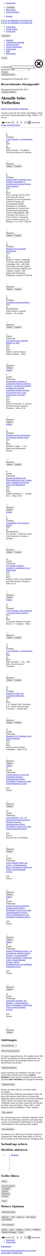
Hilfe (8, 51)
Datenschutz (11, 1242)
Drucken (15, 109)
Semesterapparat (12, 45)
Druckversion (6, 109)
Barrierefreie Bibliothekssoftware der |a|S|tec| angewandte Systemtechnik (18, 1252)
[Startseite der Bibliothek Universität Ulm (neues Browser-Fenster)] (16, 21)
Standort (5, 1196)
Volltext (9, 370)
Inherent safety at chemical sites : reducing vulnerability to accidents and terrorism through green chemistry (19, 182)
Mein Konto (11, 54)
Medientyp (6, 1194)
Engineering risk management (18, 302)
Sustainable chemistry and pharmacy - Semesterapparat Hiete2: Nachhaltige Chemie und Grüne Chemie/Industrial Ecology (19, 1005)
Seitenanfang (6, 1246)
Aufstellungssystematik (15, 42)
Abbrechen (24, 109)
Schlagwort (6, 1188)
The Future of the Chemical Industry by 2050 (17, 342)
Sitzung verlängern (9, 92)
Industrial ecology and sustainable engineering (15, 694)
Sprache (5, 1191)
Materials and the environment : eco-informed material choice (18, 436)
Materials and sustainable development (16, 250)
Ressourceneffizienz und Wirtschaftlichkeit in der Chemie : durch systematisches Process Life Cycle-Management (19, 481)
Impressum (10, 1240)
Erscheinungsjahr (8, 1186)
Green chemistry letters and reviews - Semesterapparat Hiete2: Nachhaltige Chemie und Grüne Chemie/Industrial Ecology (19, 867)
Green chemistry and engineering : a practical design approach (19, 612)
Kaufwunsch (11, 49)
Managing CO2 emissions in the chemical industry (18, 737)
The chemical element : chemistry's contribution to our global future (18, 568)
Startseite (9, 40)
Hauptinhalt (10, 3)
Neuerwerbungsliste (14, 47)
